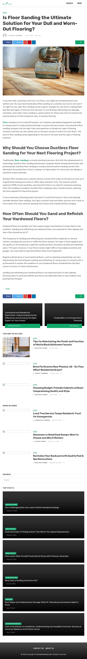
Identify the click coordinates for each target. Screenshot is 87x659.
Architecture (11, 504)
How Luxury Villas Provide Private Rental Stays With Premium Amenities (36, 556)
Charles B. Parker (42, 420)
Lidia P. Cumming (16, 35)
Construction (11, 577)
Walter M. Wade (41, 348)
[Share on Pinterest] (29, 42)
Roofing (9, 599)
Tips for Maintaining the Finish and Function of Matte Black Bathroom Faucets (58, 343)
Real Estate (10, 529)
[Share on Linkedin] (34, 42)
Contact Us (38, 648)
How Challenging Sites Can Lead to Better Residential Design (32, 507)
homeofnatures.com (44, 654)
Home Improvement (13, 623)
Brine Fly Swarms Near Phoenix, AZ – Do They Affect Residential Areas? (58, 368)
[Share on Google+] (25, 42)
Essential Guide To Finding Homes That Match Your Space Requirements (37, 532)
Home (5, 12)
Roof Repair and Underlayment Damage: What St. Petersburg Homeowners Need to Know (41, 603)
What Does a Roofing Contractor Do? (21, 580)
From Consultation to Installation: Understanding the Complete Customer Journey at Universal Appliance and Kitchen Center (43, 627)
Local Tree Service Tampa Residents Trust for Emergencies (57, 415)
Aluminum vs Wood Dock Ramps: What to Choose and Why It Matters (56, 436)
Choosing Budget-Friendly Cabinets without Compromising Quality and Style (58, 389)
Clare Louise (40, 441)
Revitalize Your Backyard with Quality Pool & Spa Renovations (58, 457)
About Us (49, 648)
